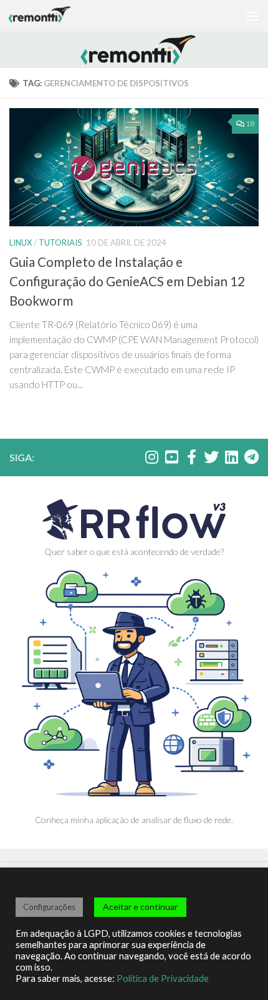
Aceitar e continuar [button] (140, 906)
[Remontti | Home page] (50, 15)
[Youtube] (171, 456)
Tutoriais (60, 243)
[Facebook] (191, 456)
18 (250, 123)
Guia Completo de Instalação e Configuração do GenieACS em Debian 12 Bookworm (127, 281)
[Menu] (252, 15)
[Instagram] (151, 456)
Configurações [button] (49, 907)
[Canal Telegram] (251, 456)
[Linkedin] (231, 456)
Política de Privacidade (163, 978)
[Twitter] (211, 456)
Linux (20, 243)
